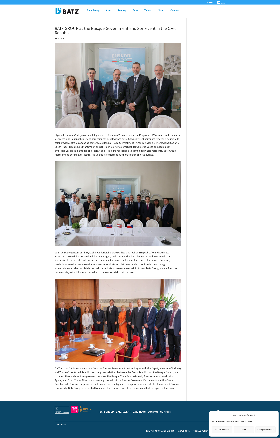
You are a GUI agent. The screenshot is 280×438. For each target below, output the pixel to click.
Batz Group (93, 10)
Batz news (139, 411)
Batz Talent (123, 411)
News (161, 10)
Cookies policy (200, 431)
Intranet (210, 2)
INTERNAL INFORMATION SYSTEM (160, 431)
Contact (174, 10)
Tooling (122, 10)
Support (165, 411)
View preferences (265, 429)
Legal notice (184, 431)
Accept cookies (222, 429)
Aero (135, 10)
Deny (244, 429)
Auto (108, 10)
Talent (147, 10)
